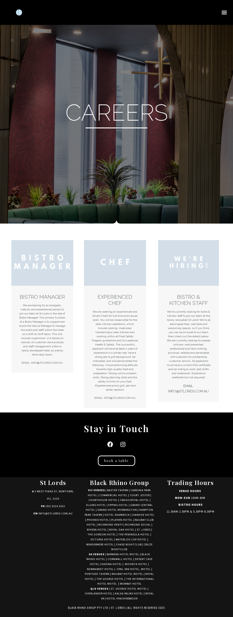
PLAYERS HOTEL (121, 520)
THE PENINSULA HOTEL (134, 535)
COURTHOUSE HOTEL (103, 500)
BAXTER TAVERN (117, 490)
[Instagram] (123, 444)
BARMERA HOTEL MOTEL (123, 554)
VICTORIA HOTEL (102, 540)
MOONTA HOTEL (136, 564)
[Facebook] (110, 444)
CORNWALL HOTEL (120, 559)
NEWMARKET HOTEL (100, 569)
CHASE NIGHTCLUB (129, 545)
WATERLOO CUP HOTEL (131, 540)
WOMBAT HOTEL (131, 584)
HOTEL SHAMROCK (117, 515)
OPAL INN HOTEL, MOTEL (133, 569)
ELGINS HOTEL (96, 505)
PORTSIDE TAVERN (97, 574)
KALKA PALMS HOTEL (129, 594)
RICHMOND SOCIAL (138, 525)
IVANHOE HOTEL (143, 515)
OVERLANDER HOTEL (99, 594)
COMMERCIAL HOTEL (113, 495)
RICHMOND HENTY (110, 525)
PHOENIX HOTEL (98, 520)
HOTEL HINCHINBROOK (122, 599)
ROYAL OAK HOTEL (121, 530)
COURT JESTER (140, 495)
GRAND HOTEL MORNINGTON (117, 510)
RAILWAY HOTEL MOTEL (127, 574)
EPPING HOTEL (118, 505)
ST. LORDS (144, 530)
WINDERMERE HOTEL (100, 545)
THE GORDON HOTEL (102, 535)
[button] (224, 12)
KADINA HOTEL (111, 564)
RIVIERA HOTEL (97, 530)
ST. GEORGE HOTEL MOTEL (129, 589)
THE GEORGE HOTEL (110, 579)
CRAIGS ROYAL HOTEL (134, 500)
